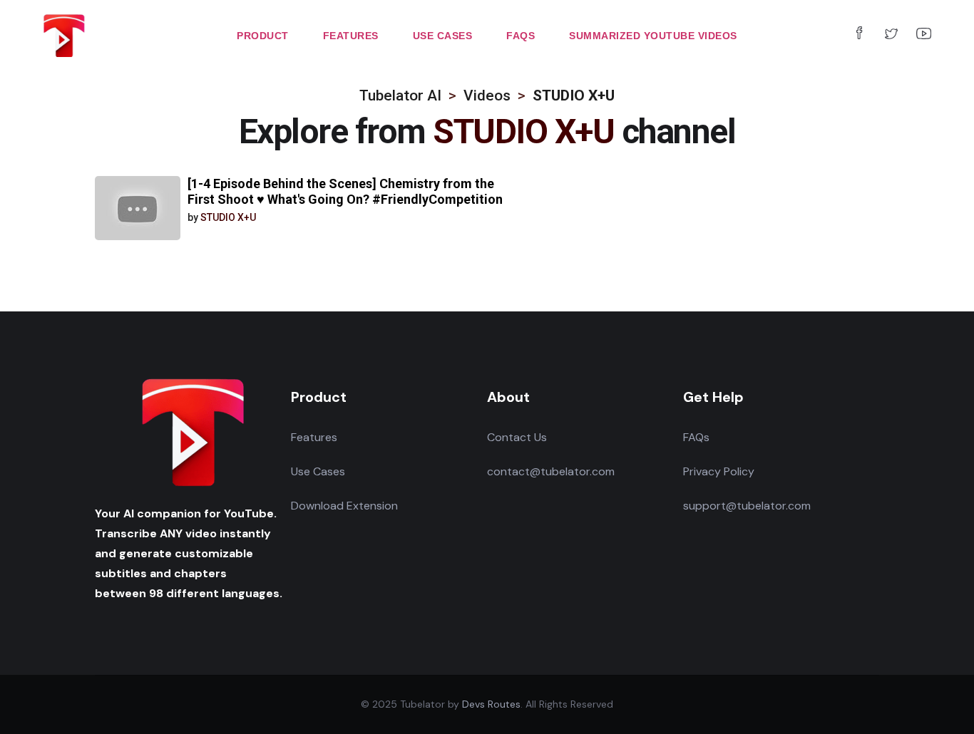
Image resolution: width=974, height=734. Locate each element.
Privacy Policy (718, 471)
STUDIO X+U (228, 217)
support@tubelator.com (747, 505)
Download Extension (344, 505)
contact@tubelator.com (551, 471)
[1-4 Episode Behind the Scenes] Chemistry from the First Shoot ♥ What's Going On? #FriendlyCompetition (345, 191)
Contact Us (517, 437)
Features (314, 437)
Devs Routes (491, 704)
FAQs (696, 437)
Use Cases (318, 471)
